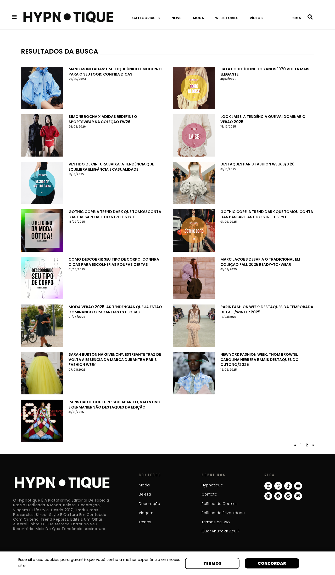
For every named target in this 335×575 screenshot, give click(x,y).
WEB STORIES (226, 17)
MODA (198, 17)
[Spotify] (288, 496)
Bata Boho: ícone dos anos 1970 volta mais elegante (264, 71)
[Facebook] (278, 496)
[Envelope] (298, 496)
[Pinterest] (268, 496)
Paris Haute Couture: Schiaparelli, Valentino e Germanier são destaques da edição (114, 404)
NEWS (176, 17)
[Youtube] (298, 486)
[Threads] (278, 486)
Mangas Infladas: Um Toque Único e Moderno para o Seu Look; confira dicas (115, 71)
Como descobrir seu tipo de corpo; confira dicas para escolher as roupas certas (114, 262)
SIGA (296, 18)
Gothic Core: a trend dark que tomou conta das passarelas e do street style (115, 214)
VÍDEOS (256, 17)
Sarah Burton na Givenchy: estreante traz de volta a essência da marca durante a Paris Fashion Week (115, 359)
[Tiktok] (288, 486)
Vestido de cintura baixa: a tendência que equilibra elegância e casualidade (111, 167)
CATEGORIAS (143, 17)
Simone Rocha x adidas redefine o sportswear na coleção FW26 (103, 119)
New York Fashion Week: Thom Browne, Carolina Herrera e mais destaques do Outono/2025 (259, 359)
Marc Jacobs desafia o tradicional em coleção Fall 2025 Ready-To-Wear (260, 262)
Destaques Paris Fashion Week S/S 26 (257, 164)
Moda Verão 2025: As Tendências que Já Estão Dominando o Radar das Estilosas (115, 309)
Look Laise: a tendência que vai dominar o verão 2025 (262, 119)
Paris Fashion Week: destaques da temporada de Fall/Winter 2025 (266, 309)
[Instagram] (268, 486)
